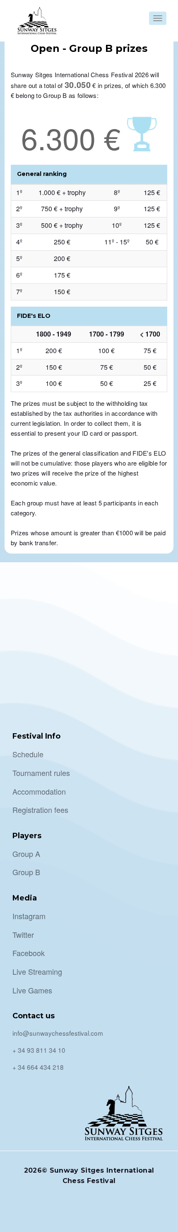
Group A (26, 853)
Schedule (27, 754)
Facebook (28, 952)
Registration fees (40, 809)
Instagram (29, 915)
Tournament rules (41, 772)
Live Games (32, 990)
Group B (26, 871)
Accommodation (39, 791)
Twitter (23, 934)
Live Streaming (37, 971)
